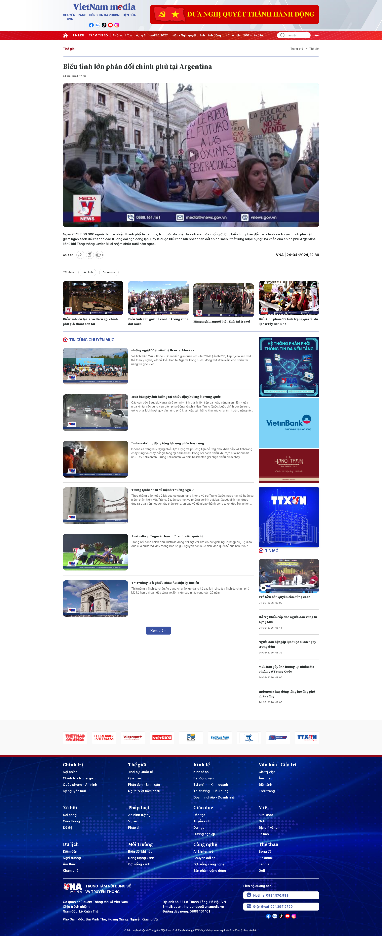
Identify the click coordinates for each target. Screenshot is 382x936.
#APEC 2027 (159, 35)
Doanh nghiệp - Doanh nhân (215, 797)
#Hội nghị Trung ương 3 (129, 35)
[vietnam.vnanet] (104, 737)
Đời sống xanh (139, 864)
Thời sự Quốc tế (140, 772)
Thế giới (69, 49)
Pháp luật (139, 807)
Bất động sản (203, 778)
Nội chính (70, 772)
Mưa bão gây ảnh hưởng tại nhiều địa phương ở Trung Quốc (176, 396)
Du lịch (71, 844)
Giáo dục (203, 807)
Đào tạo (199, 815)
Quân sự (134, 778)
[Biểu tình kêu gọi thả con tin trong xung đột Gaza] (158, 298)
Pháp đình (135, 828)
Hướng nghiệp (204, 834)
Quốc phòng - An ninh (80, 785)
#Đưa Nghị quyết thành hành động (196, 35)
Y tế (263, 807)
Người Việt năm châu (144, 791)
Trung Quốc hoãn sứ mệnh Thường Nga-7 (162, 490)
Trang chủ (296, 48)
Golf (262, 871)
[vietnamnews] (162, 737)
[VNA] (91, 25)
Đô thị (67, 828)
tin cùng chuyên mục (91, 339)
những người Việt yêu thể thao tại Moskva (162, 350)
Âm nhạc (265, 778)
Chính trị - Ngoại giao (79, 778)
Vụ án (132, 821)
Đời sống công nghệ (208, 864)
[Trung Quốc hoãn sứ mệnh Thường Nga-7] (95, 505)
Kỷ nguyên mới (74, 791)
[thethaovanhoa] (307, 737)
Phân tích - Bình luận (144, 785)
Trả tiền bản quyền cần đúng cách (284, 597)
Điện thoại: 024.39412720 (273, 907)
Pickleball (266, 858)
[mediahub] (220, 737)
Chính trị (73, 764)
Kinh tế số (201, 772)
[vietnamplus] (75, 737)
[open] (316, 35)
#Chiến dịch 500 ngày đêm (245, 35)
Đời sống (70, 815)
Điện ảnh (265, 785)
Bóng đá (265, 851)
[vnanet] (249, 737)
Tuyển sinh (201, 821)
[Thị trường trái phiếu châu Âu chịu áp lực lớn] (95, 598)
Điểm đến (70, 851)
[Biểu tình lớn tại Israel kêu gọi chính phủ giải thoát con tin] (93, 298)
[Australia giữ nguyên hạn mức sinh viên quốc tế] (95, 552)
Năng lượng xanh (141, 858)
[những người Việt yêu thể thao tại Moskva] (95, 366)
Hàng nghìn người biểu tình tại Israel (221, 321)
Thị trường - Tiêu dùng (210, 791)
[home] (65, 35)
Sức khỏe (266, 815)
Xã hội (70, 807)
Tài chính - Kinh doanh (210, 785)
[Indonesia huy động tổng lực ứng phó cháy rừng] (95, 459)
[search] (281, 35)
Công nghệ (205, 844)
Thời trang (267, 791)
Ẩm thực (69, 864)
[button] (287, 544)
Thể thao (268, 844)
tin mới (272, 550)
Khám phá (70, 871)
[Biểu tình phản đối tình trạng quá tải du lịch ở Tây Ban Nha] (289, 298)
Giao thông (71, 821)
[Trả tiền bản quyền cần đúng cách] (289, 576)
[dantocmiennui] (191, 737)
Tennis (264, 864)
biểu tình (87, 272)
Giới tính (265, 821)
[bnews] (133, 737)
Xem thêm (158, 631)
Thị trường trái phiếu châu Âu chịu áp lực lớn (165, 582)
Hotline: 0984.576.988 (271, 895)
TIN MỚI (78, 35)
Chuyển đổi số (204, 858)
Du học (199, 828)
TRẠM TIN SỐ (98, 35)
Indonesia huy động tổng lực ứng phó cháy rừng (167, 443)
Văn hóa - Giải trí (277, 764)
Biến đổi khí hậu (140, 851)
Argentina (109, 272)
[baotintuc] (278, 737)
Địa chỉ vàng (268, 828)
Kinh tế (201, 764)
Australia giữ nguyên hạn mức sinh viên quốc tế (167, 536)
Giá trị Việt (267, 772)
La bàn (264, 834)
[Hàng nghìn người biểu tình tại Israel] (223, 300)
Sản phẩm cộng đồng (209, 871)
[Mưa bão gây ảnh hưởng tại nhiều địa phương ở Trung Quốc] (95, 412)
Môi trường (140, 844)
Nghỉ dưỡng (72, 858)
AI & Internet (203, 851)
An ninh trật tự (139, 815)
